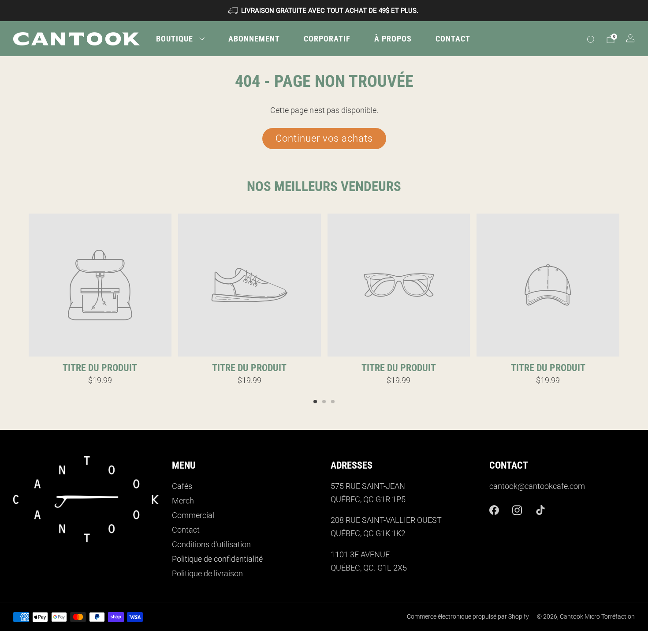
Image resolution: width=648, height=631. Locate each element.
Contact (453, 38)
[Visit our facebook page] (494, 510)
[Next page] (619, 285)
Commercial (193, 515)
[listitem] (324, 10)
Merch (183, 500)
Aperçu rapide (100, 340)
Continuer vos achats (324, 138)
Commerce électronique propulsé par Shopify (468, 616)
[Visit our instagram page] (517, 510)
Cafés (182, 486)
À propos (393, 38)
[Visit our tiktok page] (540, 510)
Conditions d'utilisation (211, 544)
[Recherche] (590, 39)
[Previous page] (28, 285)
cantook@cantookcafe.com (537, 486)
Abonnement (254, 38)
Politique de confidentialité (217, 559)
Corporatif (327, 38)
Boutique (174, 38)
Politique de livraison (207, 573)
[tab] (315, 401)
